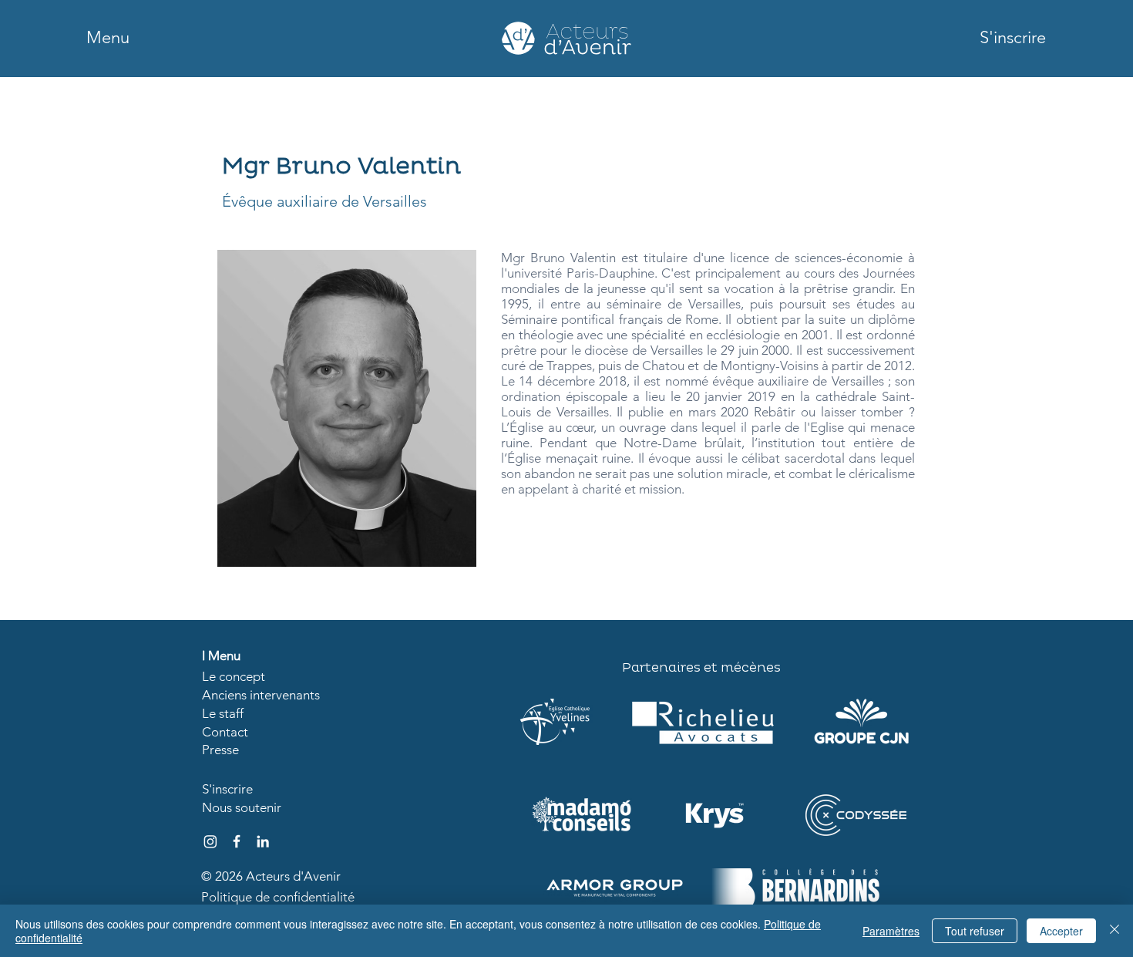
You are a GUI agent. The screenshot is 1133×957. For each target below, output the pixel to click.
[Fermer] (1114, 931)
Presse (220, 749)
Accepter (1061, 930)
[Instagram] (210, 841)
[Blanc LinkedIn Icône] (262, 841)
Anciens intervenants (261, 695)
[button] (108, 38)
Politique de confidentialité (278, 897)
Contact (225, 732)
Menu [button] (224, 655)
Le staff (223, 713)
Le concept (233, 676)
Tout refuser (974, 930)
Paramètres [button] (891, 930)
